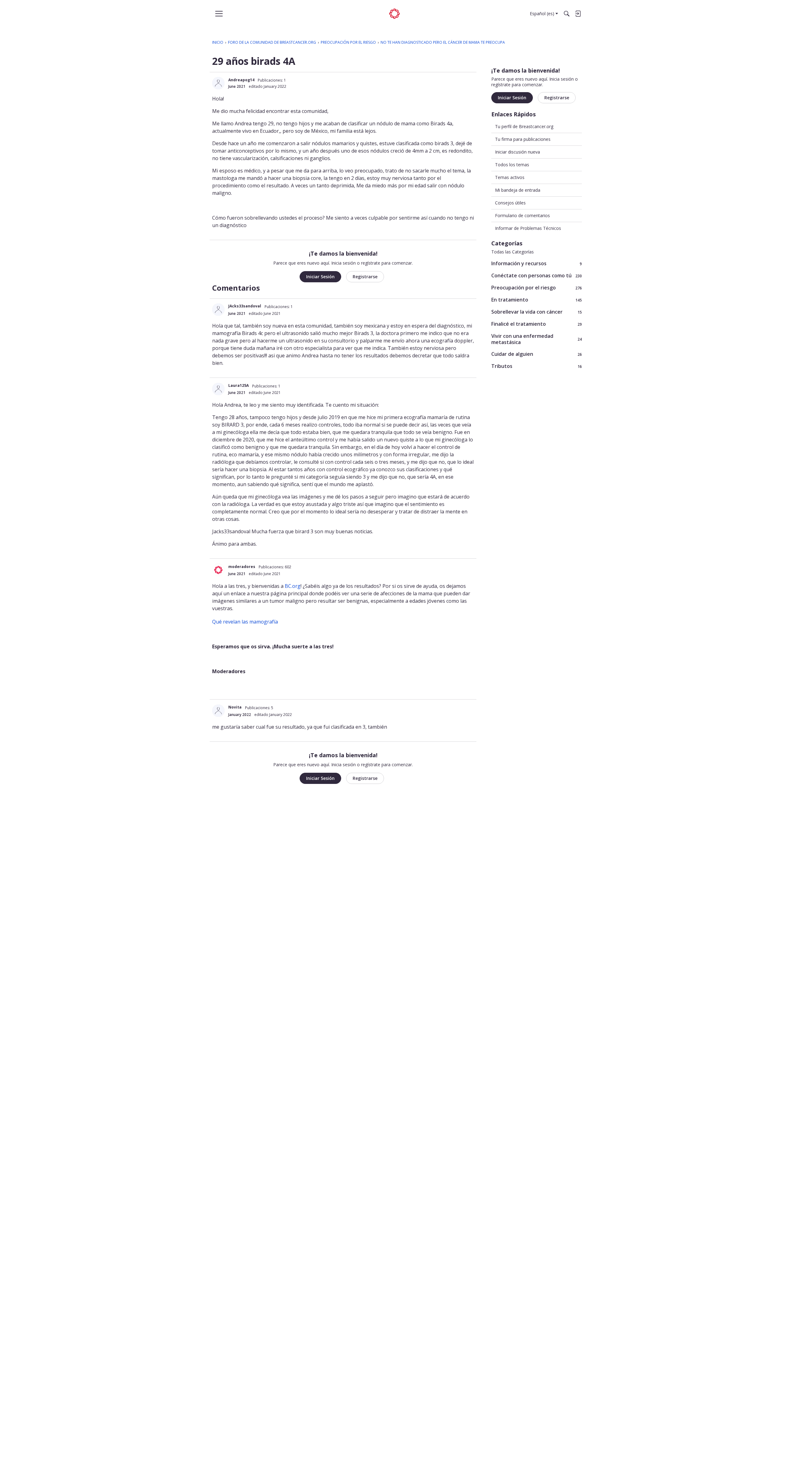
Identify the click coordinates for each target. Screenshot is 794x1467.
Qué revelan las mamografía (245, 621)
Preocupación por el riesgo (536, 287)
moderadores (241, 566)
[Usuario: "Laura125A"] (218, 389)
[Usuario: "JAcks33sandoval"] (218, 309)
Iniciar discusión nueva (517, 152)
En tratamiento (536, 300)
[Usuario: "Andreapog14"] (218, 83)
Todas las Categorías (512, 252)
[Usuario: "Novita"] (218, 710)
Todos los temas (512, 165)
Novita (235, 707)
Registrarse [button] (365, 277)
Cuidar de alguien (536, 354)
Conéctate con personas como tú (536, 275)
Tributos (536, 366)
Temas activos (509, 177)
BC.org (293, 586)
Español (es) (542, 13)
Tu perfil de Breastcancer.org (524, 126)
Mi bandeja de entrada (517, 190)
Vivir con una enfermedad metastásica (536, 339)
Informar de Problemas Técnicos (528, 228)
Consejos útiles (510, 203)
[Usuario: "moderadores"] (218, 570)
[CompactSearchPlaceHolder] (566, 13)
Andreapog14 (241, 80)
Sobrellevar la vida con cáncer (536, 312)
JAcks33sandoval (244, 306)
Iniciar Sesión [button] (320, 277)
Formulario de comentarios (522, 216)
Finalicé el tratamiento (536, 324)
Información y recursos (536, 263)
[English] (394, 14)
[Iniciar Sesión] (577, 13)
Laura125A (238, 385)
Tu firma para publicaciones (523, 139)
